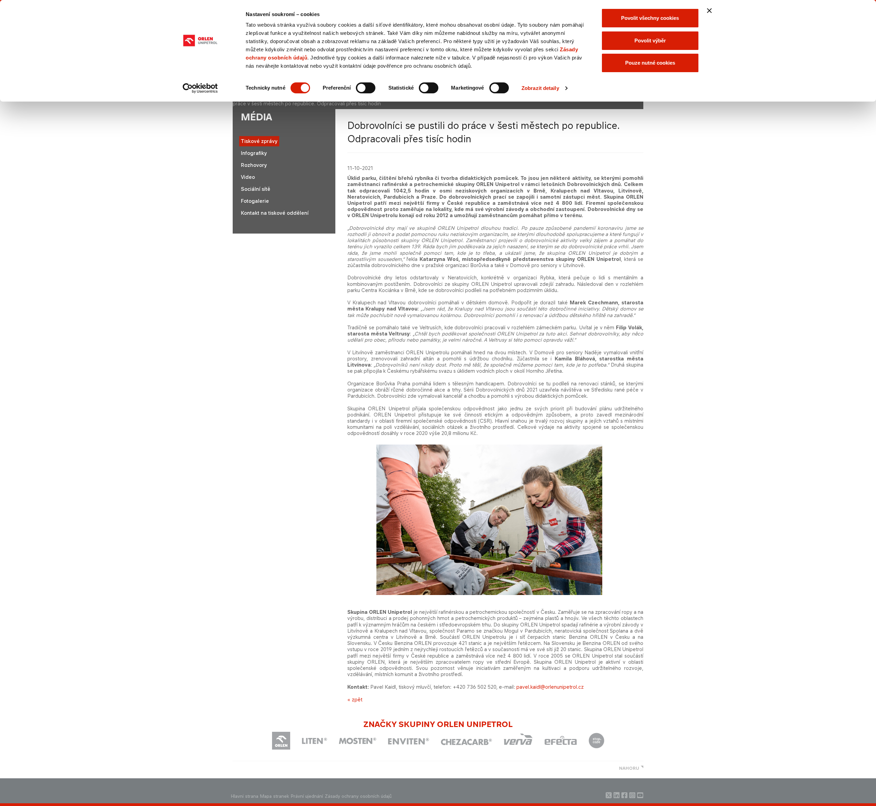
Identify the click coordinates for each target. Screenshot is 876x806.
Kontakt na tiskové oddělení (275, 213)
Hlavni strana (244, 796)
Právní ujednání (307, 796)
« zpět (354, 699)
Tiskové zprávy (259, 141)
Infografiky (254, 153)
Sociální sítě (255, 189)
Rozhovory (254, 165)
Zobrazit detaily (540, 88)
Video (248, 177)
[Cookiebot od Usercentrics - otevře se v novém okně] (200, 88)
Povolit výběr (650, 40)
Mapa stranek (274, 796)
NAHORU (629, 768)
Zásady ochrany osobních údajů (358, 796)
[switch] (365, 87)
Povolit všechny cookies (650, 18)
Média (256, 117)
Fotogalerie (255, 201)
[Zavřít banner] (709, 10)
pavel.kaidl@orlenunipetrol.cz (550, 687)
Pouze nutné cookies (650, 63)
